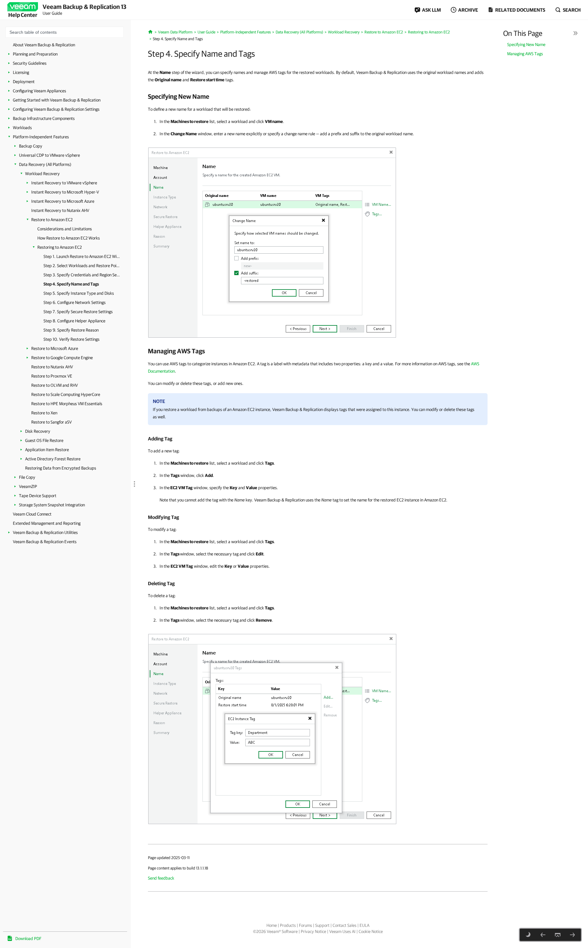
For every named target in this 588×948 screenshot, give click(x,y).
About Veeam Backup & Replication (44, 44)
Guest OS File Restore (44, 440)
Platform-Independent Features (41, 136)
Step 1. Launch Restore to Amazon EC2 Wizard (81, 256)
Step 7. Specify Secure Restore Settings (78, 311)
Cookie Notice (371, 931)
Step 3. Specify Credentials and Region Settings (81, 274)
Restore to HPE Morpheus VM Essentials (66, 403)
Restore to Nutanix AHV (52, 366)
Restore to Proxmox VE (51, 376)
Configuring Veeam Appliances (39, 90)
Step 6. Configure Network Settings (74, 302)
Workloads (22, 127)
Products (288, 925)
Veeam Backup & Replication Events (45, 541)
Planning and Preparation (35, 54)
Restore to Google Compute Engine (62, 357)
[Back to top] (557, 934)
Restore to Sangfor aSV (51, 422)
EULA (364, 925)
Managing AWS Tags (525, 53)
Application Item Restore (47, 449)
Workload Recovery (42, 173)
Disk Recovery (37, 431)
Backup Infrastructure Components (44, 118)
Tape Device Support (37, 495)
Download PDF (28, 938)
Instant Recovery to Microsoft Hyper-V (65, 192)
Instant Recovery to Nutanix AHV (60, 210)
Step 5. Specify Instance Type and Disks (78, 293)
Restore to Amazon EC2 (52, 219)
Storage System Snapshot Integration (52, 504)
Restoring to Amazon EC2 (59, 247)
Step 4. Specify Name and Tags (71, 284)
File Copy (27, 477)
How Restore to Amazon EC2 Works (68, 238)
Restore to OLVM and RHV (54, 385)
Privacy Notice (313, 931)
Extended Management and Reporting (47, 523)
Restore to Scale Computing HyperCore (65, 394)
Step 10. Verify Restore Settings (71, 339)
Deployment (24, 81)
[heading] (318, 96)
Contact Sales (344, 925)
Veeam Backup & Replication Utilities (45, 532)
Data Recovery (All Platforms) (45, 164)
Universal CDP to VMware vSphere (49, 155)
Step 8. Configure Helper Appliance (74, 320)
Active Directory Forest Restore (53, 458)
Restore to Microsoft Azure (54, 348)
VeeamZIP (28, 486)
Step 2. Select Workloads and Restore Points (81, 265)
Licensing (21, 72)
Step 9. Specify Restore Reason (71, 330)
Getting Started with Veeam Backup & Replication (56, 100)
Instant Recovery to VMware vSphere (64, 182)
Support (322, 925)
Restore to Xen (44, 412)
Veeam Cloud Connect (32, 514)
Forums (305, 925)
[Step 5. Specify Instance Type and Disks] (572, 934)
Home (271, 925)
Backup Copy (30, 146)
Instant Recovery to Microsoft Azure (62, 201)
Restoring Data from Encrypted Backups (60, 468)
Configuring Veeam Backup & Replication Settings (56, 109)
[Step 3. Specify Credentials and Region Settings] (543, 934)
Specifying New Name (526, 44)
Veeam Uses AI (342, 931)
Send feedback (161, 878)
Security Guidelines (30, 63)
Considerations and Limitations (64, 228)
